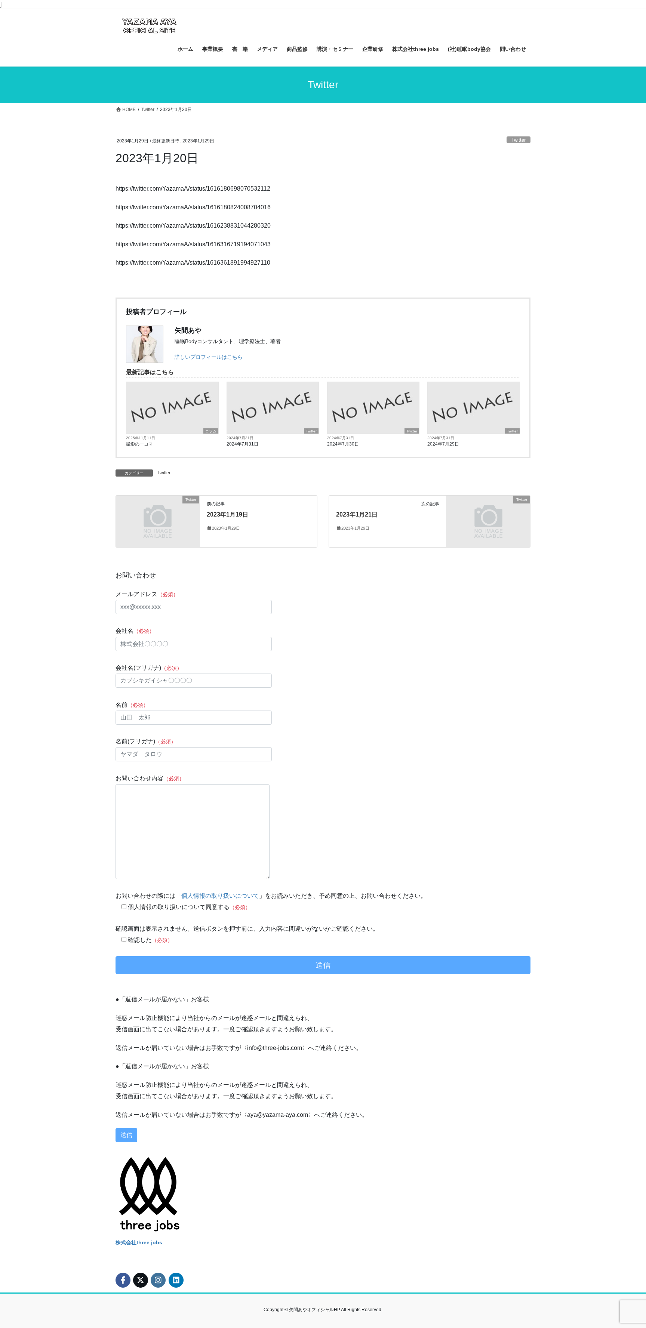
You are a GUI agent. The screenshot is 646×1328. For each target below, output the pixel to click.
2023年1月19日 (227, 514)
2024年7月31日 (242, 444)
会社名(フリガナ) (149, 668)
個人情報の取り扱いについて (220, 896)
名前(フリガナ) (146, 741)
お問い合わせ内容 (150, 778)
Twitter (518, 140)
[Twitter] (157, 521)
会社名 (135, 631)
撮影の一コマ (139, 444)
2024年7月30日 (343, 444)
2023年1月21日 (357, 514)
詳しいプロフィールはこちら (209, 357)
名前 (132, 705)
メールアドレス (147, 594)
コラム (210, 431)
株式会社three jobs (139, 1242)
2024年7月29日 (443, 444)
